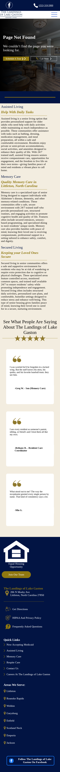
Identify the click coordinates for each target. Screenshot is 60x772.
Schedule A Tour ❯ (15, 58)
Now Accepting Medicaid (20, 644)
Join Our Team (16, 574)
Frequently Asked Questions (27, 626)
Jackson (11, 742)
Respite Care (13, 662)
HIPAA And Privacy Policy (26, 617)
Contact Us (12, 668)
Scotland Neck (14, 728)
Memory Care (11, 176)
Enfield (10, 720)
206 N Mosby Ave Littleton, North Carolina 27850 (27, 594)
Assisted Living (12, 107)
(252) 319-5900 (46, 5)
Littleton (11, 691)
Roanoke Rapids (15, 698)
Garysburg (12, 713)
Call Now (44, 58)
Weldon (11, 705)
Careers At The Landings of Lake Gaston (28, 674)
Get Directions (20, 609)
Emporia (11, 735)
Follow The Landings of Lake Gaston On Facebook (34, 761)
